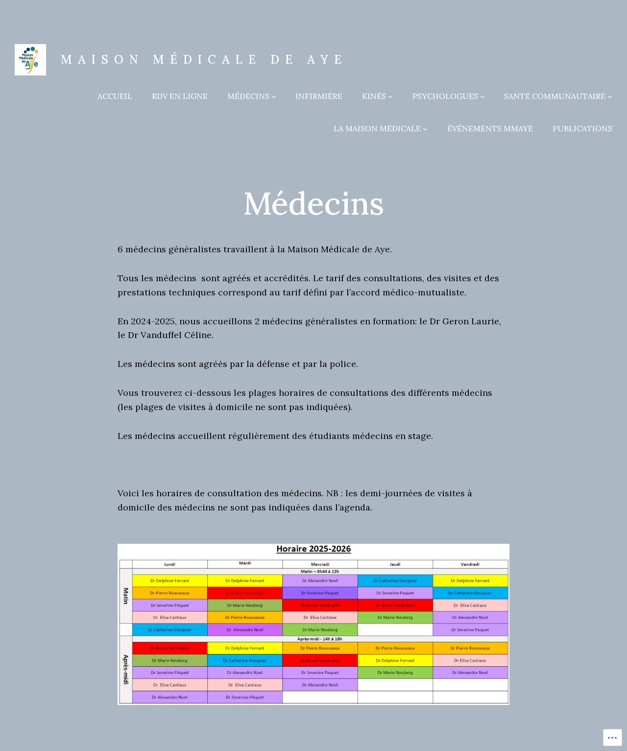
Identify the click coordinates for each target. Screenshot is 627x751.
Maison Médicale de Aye (204, 59)
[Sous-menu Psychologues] (482, 96)
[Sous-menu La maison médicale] (425, 128)
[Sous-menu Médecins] (273, 96)
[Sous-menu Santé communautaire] (609, 96)
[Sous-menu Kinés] (390, 96)
